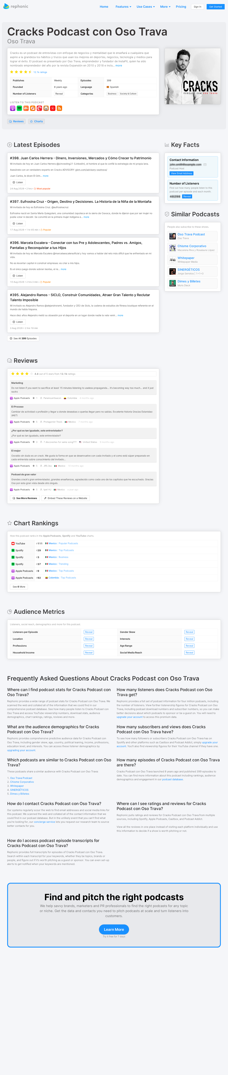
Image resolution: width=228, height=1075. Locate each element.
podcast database (172, 779)
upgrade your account (130, 717)
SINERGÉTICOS (189, 269)
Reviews (18, 121)
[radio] (11, 71)
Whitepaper (186, 258)
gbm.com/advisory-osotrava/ (91, 169)
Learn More (114, 929)
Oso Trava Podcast (191, 234)
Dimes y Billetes (189, 281)
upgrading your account (21, 750)
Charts (38, 121)
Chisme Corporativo (192, 246)
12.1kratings (40, 72)
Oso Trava (21, 41)
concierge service (44, 821)
